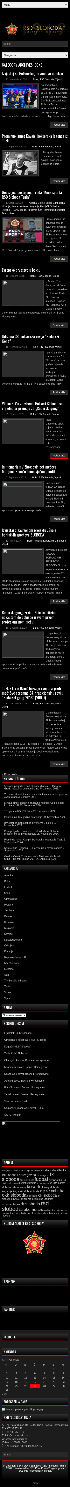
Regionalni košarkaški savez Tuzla (24, 1107)
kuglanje (7, 1191)
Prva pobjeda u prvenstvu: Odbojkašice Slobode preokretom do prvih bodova (31, 832)
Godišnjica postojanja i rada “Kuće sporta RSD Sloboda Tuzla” (32, 194)
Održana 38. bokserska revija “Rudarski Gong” (30, 338)
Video (58, 703)
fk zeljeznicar (27, 1180)
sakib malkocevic (52, 1210)
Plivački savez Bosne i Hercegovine (24, 1087)
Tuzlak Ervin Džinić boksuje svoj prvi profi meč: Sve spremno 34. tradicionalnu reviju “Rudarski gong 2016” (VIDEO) (32, 692)
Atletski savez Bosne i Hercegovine (24, 1080)
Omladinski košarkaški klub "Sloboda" (25, 1039)
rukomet (30, 1209)
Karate (14, 206)
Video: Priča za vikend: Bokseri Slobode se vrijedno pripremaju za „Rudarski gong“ (32, 406)
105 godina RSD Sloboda (18, 811)
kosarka (35, 1186)
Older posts (9, 774)
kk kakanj (21, 1187)
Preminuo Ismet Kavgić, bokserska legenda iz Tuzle (35, 138)
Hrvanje (6, 206)
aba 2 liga (25, 1170)
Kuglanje (34, 206)
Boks (35, 79)
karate (53, 1182)
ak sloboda (48, 1170)
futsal (7, 892)
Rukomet (32, 210)
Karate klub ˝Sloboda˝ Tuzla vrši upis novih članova (33, 848)
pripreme (26, 1198)
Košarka (24, 206)
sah (40, 1210)
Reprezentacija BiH (15, 957)
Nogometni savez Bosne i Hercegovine (26, 1067)
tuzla (43, 1213)
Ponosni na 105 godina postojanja (23, 817)
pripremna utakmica (42, 1199)
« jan (4, 1394)
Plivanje (6, 210)
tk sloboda (21, 1213)
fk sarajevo (43, 1175)
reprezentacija (11, 1204)
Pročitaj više (58, 124)
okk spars (32, 1196)
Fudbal (48, 203)
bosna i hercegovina (22, 1175)
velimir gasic (53, 1213)
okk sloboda (14, 1195)
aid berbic (35, 1170)
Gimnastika (59, 203)
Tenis (5, 213)
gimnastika (55, 1179)
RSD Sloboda (46, 79)
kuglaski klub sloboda (26, 1191)
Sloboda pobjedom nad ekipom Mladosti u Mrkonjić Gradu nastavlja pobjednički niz (33, 787)
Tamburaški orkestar (54, 210)
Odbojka (54, 206)
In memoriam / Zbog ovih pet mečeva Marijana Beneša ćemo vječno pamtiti (29, 469)
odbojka (57, 1191)
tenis (12, 1213)
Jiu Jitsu (9, 910)
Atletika (33, 203)
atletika (61, 1170)
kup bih (45, 1191)
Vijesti (58, 79)
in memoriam (43, 1183)
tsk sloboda (34, 1213)
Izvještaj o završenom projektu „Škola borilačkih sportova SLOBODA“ (29, 532)
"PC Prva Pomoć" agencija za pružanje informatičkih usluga (41, 1469)
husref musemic (27, 1183)
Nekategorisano (13, 939)
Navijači (44, 206)
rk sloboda (30, 1204)
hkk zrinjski (13, 1183)
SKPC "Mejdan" (13, 1114)
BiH (4, 1175)
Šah (40, 210)
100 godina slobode (11, 1170)
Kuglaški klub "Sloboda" (17, 1046)
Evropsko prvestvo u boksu (21, 270)
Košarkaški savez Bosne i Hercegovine (26, 1073)
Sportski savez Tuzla (16, 1101)
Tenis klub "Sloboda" (16, 1053)
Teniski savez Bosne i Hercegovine (24, 1094)
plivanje (15, 1199)
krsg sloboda (52, 1187)
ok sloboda (47, 1195)
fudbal (41, 1179)
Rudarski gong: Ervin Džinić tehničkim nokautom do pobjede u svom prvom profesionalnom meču (29, 617)
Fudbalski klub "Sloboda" (18, 1033)
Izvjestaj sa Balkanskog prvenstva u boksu (32, 73)
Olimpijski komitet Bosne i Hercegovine (26, 1060)
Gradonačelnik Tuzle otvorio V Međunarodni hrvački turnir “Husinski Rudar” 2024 (33, 857)
